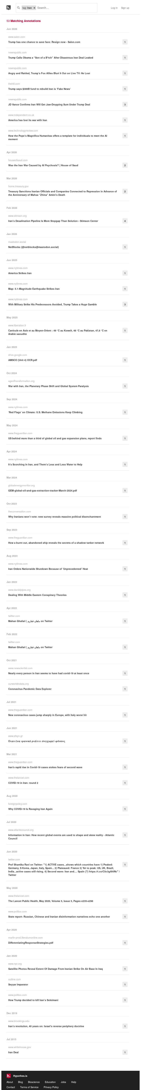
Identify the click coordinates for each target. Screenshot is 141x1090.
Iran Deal (13, 1052)
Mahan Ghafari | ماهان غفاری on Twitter (30, 621)
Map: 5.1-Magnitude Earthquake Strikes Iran (34, 288)
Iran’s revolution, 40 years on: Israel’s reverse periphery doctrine (46, 1026)
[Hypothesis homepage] (11, 8)
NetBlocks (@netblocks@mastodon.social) (33, 247)
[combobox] (65, 8)
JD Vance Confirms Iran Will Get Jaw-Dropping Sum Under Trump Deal (49, 104)
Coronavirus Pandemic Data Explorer (29, 689)
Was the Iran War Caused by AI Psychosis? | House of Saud (43, 165)
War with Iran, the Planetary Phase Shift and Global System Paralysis (48, 386)
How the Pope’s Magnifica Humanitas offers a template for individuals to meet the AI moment (57, 137)
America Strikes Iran (20, 273)
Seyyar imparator (18, 984)
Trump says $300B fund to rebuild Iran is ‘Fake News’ (39, 89)
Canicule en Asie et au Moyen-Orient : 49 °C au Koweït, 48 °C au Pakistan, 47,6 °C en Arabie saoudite (57, 332)
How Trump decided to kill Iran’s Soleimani (33, 1000)
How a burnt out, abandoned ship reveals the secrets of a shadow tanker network (56, 542)
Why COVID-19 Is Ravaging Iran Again (30, 809)
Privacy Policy (51, 1087)
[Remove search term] (34, 7)
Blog (20, 1082)
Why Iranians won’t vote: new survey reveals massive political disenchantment (54, 516)
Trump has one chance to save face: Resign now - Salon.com (44, 42)
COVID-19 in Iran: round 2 (23, 782)
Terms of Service (29, 1087)
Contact (11, 1087)
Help (73, 1082)
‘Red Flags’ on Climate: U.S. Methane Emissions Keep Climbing (45, 412)
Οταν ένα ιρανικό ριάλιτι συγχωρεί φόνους (36, 741)
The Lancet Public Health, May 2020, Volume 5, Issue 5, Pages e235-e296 (50, 901)
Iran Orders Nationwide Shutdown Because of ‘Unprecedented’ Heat (48, 569)
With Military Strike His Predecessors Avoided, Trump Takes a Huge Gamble (52, 304)
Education (50, 1082)
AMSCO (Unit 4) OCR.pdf (22, 360)
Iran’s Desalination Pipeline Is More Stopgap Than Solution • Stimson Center (53, 221)
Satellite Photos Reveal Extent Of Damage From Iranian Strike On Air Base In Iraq (55, 968)
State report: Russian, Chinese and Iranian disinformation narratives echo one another (59, 916)
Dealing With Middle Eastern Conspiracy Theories (37, 595)
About (10, 1082)
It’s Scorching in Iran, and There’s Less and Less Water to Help (45, 464)
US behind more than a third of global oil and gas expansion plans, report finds (55, 438)
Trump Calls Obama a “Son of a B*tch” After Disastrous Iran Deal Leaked (50, 57)
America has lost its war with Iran (27, 120)
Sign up (125, 7)
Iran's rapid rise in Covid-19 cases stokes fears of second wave (45, 767)
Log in (114, 7)
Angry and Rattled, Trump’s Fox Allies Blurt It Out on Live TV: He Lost (49, 73)
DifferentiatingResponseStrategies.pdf (30, 942)
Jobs (63, 1082)
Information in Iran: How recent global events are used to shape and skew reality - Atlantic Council (61, 836)
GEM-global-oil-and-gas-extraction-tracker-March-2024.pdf (42, 490)
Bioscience (34, 1082)
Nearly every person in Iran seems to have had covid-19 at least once (48, 673)
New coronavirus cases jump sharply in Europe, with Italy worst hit (47, 715)
